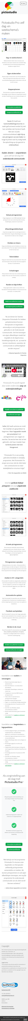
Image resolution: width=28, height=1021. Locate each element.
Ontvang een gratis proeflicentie (14, 306)
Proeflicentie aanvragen (14, 414)
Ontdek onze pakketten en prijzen (14, 645)
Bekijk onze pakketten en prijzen (14, 301)
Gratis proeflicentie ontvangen (14, 650)
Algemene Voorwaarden (7, 1006)
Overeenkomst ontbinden (8, 1008)
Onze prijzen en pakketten (14, 107)
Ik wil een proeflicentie (14, 849)
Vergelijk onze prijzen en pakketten (14, 409)
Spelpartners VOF (6, 990)
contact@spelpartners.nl (8, 995)
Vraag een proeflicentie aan (14, 112)
